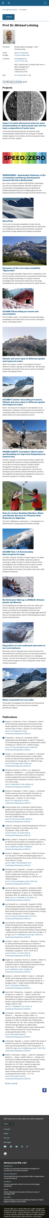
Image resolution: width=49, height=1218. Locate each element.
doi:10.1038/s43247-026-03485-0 (18, 784)
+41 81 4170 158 (20, 61)
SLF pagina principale (9, 10)
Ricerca (9, 3)
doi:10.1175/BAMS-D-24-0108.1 (17, 1006)
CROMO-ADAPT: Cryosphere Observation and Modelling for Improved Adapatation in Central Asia (23, 454)
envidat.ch (7, 1182)
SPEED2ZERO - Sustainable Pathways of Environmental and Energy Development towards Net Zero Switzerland (24, 177)
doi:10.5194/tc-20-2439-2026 (16, 833)
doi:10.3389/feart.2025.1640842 (17, 969)
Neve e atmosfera (21, 53)
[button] (44, 1090)
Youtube (5, 1146)
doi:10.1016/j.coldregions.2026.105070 (20, 881)
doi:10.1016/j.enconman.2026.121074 (20, 916)
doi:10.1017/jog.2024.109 (15, 731)
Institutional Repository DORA (17, 734)
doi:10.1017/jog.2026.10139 (16, 800)
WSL (5, 1154)
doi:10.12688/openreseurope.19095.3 (26, 935)
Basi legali (7, 1142)
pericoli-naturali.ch (10, 1174)
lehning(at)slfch (20, 59)
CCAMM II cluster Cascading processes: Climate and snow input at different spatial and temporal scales (23, 402)
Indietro (9, 17)
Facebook (27, 1146)
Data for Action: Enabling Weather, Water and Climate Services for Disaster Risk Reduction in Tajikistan (23, 515)
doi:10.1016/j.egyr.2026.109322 (17, 763)
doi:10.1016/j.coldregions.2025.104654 (20, 747)
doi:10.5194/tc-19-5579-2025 (16, 953)
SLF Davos (18, 75)
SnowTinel (7, 221)
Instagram (22, 1146)
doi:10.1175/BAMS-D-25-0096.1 (22, 898)
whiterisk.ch (8, 1166)
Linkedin (11, 1146)
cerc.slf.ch (7, 1197)
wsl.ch (6, 1189)
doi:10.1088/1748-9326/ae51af (17, 863)
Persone (7, 1138)
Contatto (7, 1129)
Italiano (6, 1124)
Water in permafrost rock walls (18, 700)
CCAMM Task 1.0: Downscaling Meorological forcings (17, 553)
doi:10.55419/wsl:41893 (14, 1034)
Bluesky (16, 1146)
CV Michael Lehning (12, 82)
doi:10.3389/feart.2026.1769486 (17, 847)
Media (6, 1134)
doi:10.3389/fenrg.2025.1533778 (31, 1048)
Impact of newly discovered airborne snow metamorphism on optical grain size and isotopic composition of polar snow (24, 125)
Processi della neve (22, 55)
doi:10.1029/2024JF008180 (16, 985)
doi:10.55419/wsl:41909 (14, 1076)
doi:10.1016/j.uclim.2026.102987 (18, 819)
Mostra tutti (10, 1083)
